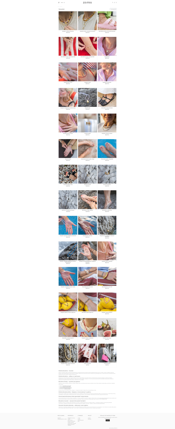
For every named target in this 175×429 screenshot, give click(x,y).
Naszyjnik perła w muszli (68, 82)
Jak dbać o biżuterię (71, 422)
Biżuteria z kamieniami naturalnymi (71, 425)
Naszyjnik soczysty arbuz (107, 82)
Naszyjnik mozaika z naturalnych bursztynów (87, 31)
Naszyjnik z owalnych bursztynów (68, 31)
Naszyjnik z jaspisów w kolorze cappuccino (68, 312)
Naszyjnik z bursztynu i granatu (107, 133)
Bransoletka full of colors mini (107, 286)
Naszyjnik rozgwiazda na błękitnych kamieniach (68, 235)
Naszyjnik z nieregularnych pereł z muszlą (68, 286)
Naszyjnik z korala (87, 82)
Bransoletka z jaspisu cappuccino (87, 312)
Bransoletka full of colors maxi (87, 286)
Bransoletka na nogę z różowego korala (87, 56)
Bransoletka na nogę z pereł (107, 210)
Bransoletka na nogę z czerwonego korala (68, 56)
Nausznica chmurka (87, 184)
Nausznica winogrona (107, 184)
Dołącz (108, 420)
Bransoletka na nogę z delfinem (87, 210)
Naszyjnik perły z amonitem (87, 235)
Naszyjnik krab (107, 56)
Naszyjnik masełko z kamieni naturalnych (68, 363)
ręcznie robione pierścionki (103, 398)
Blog (78, 421)
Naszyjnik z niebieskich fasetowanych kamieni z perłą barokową (68, 262)
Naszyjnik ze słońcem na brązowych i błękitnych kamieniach (87, 262)
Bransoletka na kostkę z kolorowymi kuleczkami (107, 31)
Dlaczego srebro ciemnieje (72, 423)
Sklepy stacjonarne (81, 420)
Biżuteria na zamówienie (71, 421)
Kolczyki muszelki (88, 133)
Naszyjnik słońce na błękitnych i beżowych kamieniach (107, 236)
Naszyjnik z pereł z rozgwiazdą (107, 261)
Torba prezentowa (107, 363)
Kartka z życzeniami (87, 363)
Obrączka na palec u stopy (68, 184)
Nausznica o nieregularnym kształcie (68, 210)
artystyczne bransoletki (67, 386)
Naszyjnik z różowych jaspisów (107, 312)
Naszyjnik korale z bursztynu (68, 133)
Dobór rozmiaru (70, 420)
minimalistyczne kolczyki (67, 385)
